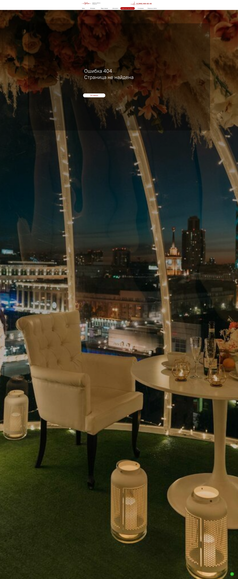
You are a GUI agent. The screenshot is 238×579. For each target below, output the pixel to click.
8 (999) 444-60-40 (144, 4)
